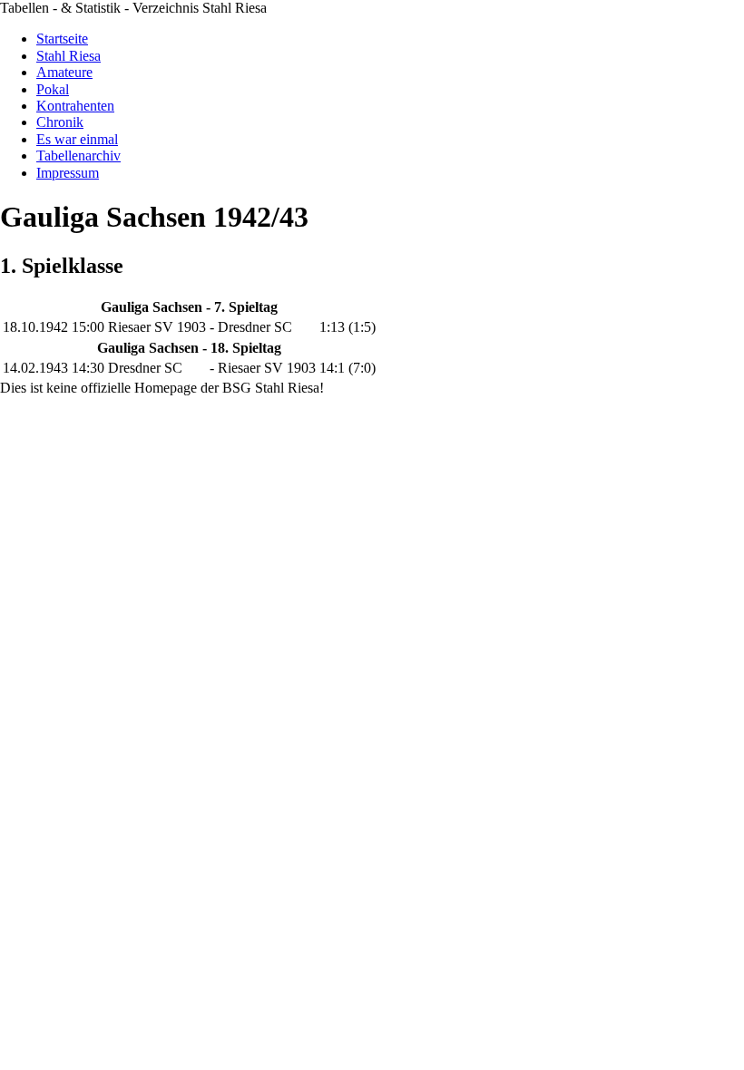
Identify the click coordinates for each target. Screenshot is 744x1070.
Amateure (64, 72)
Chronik (59, 122)
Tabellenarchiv (78, 155)
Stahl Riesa (68, 55)
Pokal (52, 89)
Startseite (62, 38)
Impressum (67, 172)
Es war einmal (77, 139)
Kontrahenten (75, 105)
